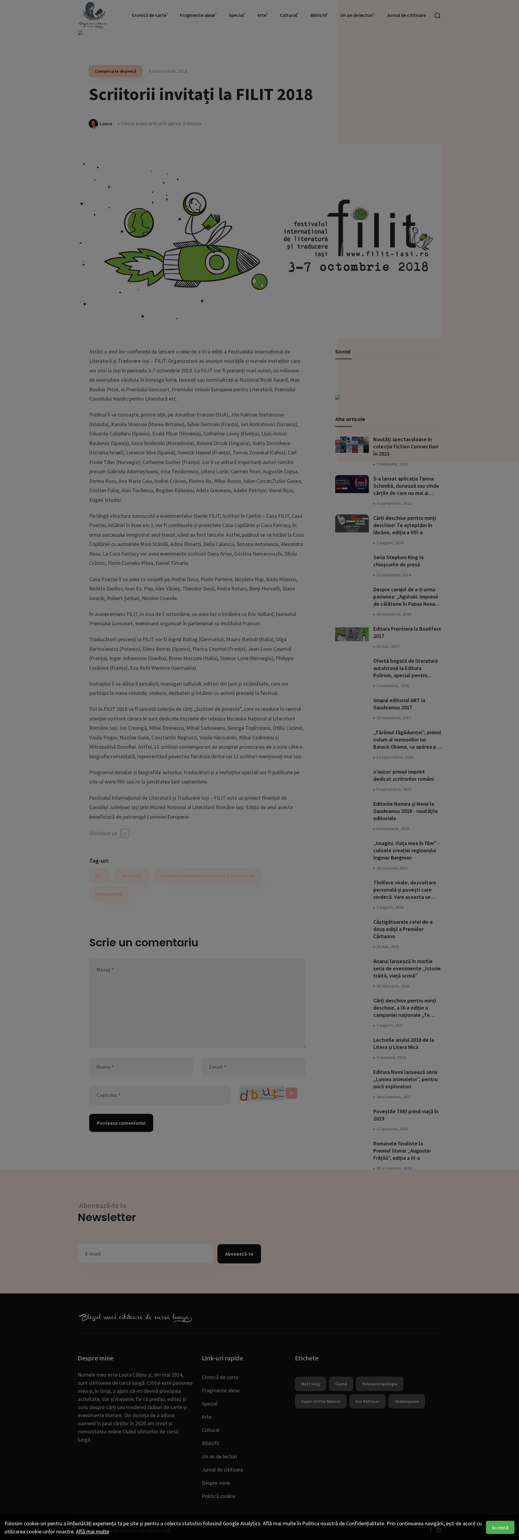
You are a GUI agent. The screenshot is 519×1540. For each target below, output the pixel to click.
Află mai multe (92, 1531)
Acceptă (500, 1527)
